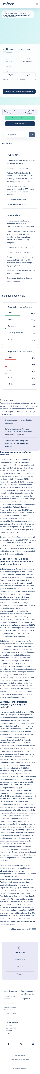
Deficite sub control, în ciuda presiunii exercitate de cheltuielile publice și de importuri (19, 432)
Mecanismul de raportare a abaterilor (20, 1064)
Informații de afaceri (9, 1003)
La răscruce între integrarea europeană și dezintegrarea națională (16, 443)
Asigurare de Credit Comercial (9, 998)
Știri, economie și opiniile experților (28, 992)
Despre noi (25, 999)
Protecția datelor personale (20, 1059)
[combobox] (16, 135)
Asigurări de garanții (10, 1013)
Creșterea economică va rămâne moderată (18, 421)
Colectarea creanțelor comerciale (10, 1008)
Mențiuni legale (20, 1055)
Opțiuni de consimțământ (20, 1068)
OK (33, 134)
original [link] (29, 113)
